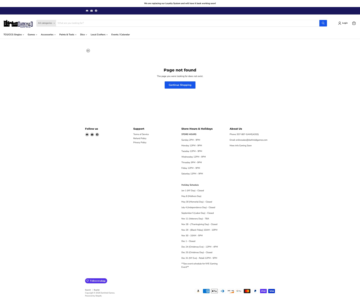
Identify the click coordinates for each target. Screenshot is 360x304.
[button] (343, 23)
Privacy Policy (139, 142)
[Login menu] (88, 51)
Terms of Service (141, 134)
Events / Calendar (120, 34)
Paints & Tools (67, 34)
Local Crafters (98, 34)
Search (88, 290)
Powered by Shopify (93, 296)
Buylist (97, 290)
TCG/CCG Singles (13, 34)
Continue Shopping (180, 85)
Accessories (47, 34)
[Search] (323, 23)
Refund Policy (139, 138)
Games (32, 34)
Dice (82, 34)
